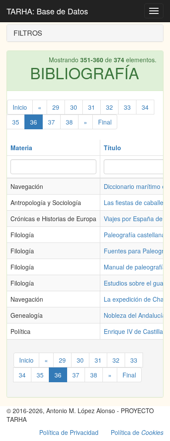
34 (145, 107)
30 (73, 107)
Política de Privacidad (69, 432)
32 (109, 107)
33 (127, 107)
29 (55, 107)
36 (33, 122)
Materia (21, 147)
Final (105, 122)
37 (51, 122)
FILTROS (28, 33)
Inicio (20, 107)
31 (91, 107)
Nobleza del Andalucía (135, 315)
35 (15, 122)
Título (112, 147)
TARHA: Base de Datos (47, 11)
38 (69, 122)
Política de (137, 432)
